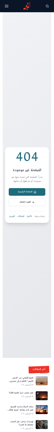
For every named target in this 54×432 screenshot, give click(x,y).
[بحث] (47, 6)
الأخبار (29, 216)
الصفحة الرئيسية (25, 192)
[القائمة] (7, 6)
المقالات (20, 216)
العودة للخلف (25, 202)
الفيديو (12, 216)
